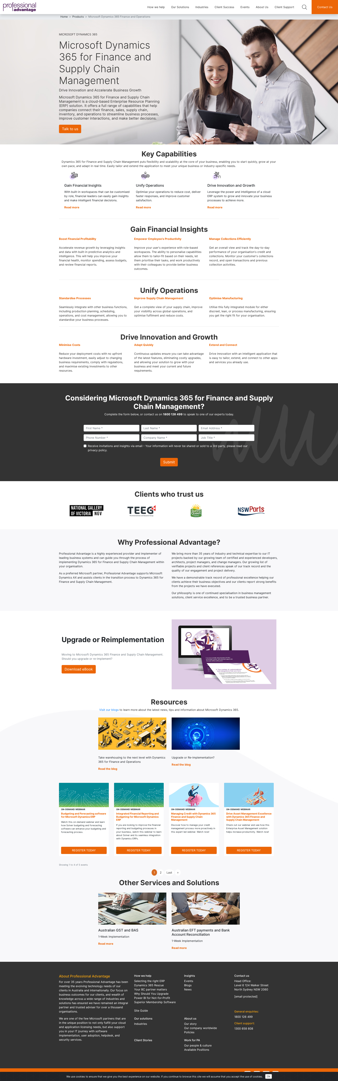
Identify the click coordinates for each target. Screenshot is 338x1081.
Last (169, 872)
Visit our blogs (109, 710)
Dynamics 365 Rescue (149, 985)
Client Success (224, 7)
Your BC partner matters (150, 989)
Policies (189, 1032)
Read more (71, 207)
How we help (156, 7)
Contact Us (324, 7)
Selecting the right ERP (149, 981)
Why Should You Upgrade (151, 993)
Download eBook (79, 669)
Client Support (284, 7)
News (188, 989)
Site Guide (141, 1010)
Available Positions (196, 1049)
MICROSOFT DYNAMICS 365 (78, 34)
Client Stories (143, 1040)
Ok (268, 1076)
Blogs (188, 985)
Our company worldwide (200, 1028)
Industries (201, 7)
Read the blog (107, 769)
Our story (190, 1024)
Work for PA (192, 1040)
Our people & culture (198, 1045)
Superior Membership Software (155, 1002)
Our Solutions (180, 7)
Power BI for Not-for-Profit (152, 998)
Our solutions (143, 1018)
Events (244, 7)
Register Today (84, 850)
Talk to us (70, 129)
